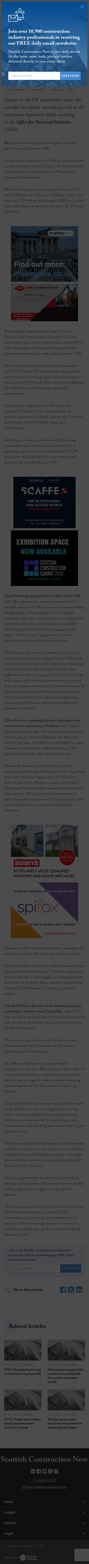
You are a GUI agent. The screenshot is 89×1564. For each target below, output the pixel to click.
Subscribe (70, 75)
